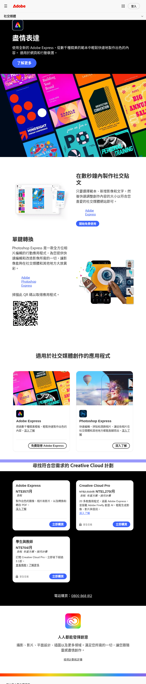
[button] (123, 6)
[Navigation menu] (5, 6)
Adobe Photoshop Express (28, 281)
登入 (133, 6)
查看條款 (21, 565)
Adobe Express (90, 212)
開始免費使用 (87, 223)
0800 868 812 (81, 595)
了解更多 (24, 62)
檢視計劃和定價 (73, 659)
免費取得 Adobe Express (47, 445)
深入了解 (29, 430)
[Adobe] (19, 6)
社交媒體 (10, 16)
